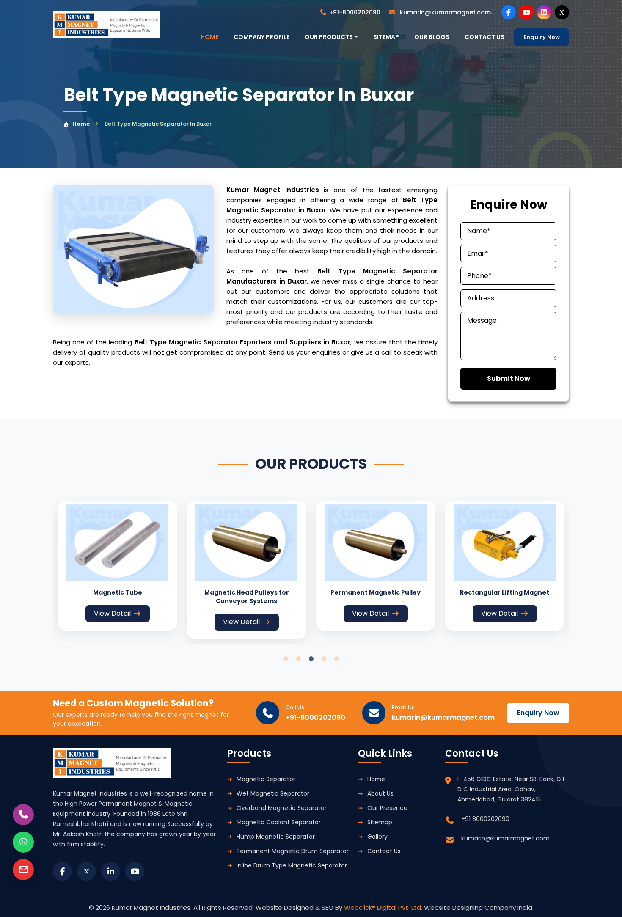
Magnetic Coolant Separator (279, 822)
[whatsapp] (23, 842)
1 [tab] (285, 659)
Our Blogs (431, 37)
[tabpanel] (117, 566)
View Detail (112, 613)
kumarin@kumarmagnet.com (444, 12)
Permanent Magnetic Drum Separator (293, 851)
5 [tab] (336, 659)
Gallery (377, 836)
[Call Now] (23, 814)
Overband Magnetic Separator (282, 808)
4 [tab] (323, 659)
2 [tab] (298, 659)
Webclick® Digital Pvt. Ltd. (384, 907)
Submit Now (508, 378)
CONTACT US (484, 37)
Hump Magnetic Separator (276, 836)
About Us (380, 793)
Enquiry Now (541, 37)
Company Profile (261, 37)
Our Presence (387, 808)
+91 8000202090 (485, 819)
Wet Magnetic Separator (273, 793)
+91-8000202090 (354, 12)
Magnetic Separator (266, 779)
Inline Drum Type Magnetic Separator (292, 865)
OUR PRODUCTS (329, 37)
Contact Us (384, 851)
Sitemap (386, 37)
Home (81, 124)
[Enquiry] (23, 869)
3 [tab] (311, 659)
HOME (209, 37)
